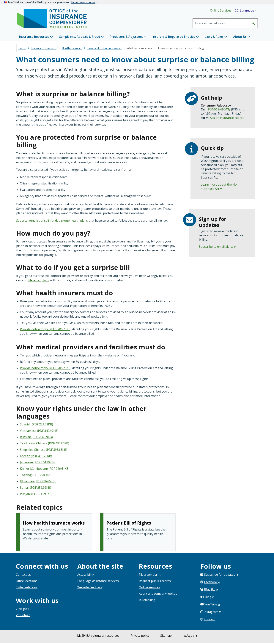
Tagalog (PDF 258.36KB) (36, 475)
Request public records (155, 581)
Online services (149, 587)
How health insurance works (104, 48)
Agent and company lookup (158, 593)
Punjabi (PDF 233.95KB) (36, 494)
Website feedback (89, 587)
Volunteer (23, 615)
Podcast (209, 619)
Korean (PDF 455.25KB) (36, 456)
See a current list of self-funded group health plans (52, 220)
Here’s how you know (83, 2)
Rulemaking (147, 600)
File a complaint (149, 575)
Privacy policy (139, 636)
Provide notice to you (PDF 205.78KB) (45, 329)
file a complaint (38, 280)
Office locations (26, 581)
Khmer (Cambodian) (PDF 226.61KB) (45, 469)
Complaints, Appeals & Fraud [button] (80, 37)
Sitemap (166, 636)
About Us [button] (240, 37)
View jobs (22, 609)
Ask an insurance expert (227, 118)
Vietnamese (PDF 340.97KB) (39, 431)
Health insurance (72, 48)
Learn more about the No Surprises (219, 186)
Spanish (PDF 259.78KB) (36, 424)
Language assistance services (98, 581)
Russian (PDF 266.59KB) (36, 437)
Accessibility (85, 575)
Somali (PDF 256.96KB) (35, 488)
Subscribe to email (216, 247)
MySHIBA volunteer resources (98, 636)
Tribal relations (26, 587)
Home (22, 48)
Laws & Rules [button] (214, 37)
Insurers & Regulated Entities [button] (174, 37)
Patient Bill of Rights (128, 523)
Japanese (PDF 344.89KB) (37, 462)
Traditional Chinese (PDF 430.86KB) (44, 443)
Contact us (23, 575)
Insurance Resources (43, 48)
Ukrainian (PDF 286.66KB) (38, 481)
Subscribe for (219, 575)
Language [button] (249, 10)
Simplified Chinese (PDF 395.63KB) (43, 450)
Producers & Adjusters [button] (127, 37)
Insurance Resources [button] (34, 37)
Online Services (220, 10)
